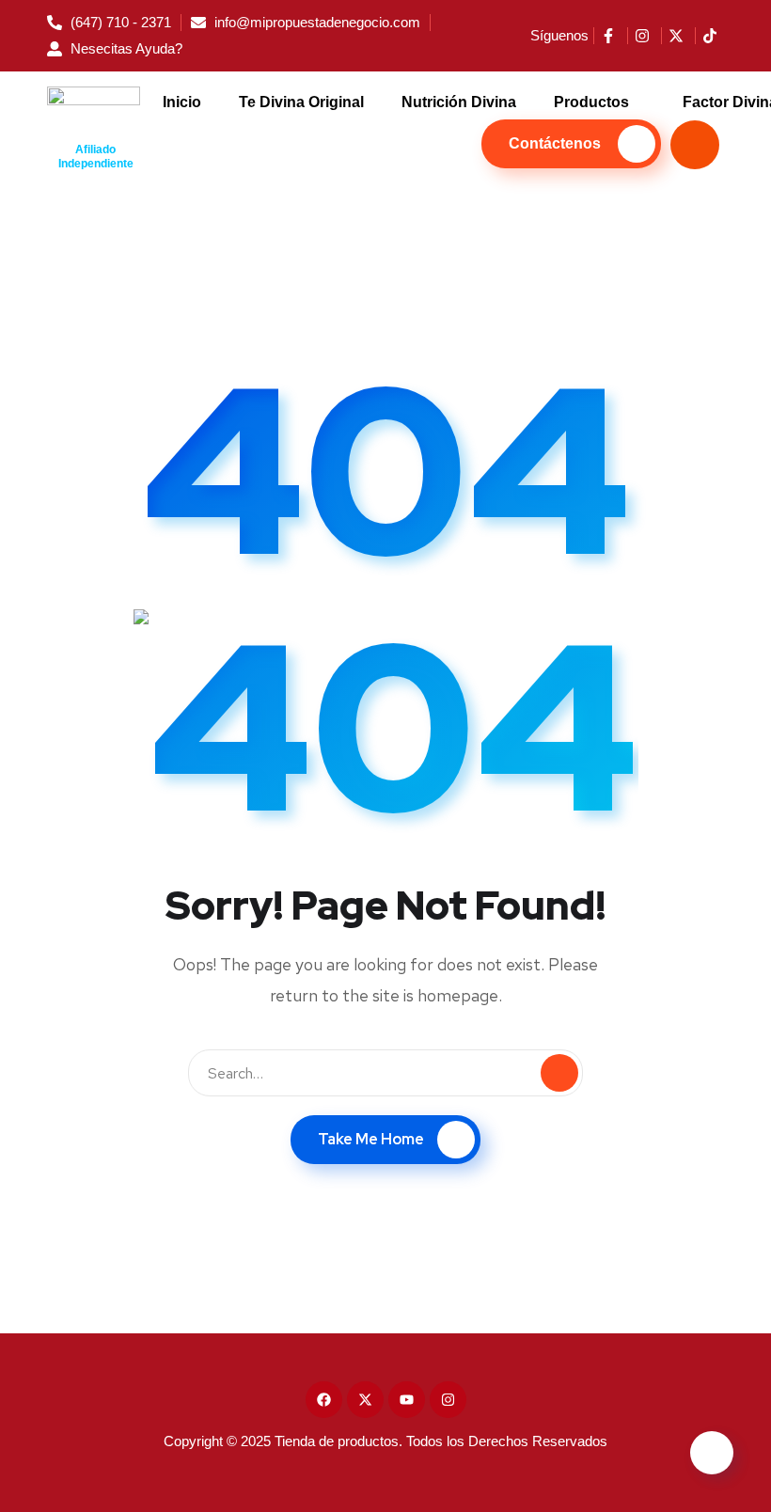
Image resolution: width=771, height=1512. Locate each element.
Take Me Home (371, 1139)
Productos (591, 102)
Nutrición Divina (458, 102)
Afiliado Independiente (96, 156)
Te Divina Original (301, 102)
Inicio (182, 102)
